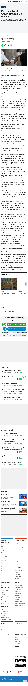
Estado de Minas (18, 648)
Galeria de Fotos (18, 601)
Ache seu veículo (4, 626)
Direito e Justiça (4, 611)
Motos (2, 638)
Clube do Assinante (5, 617)
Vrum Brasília (17, 632)
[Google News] (11, 46)
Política (2, 548)
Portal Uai (17, 650)
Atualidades (17, 641)
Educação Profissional (19, 561)
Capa (2, 544)
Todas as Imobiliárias (19, 605)
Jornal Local (17, 628)
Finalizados (17, 578)
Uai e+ (16, 652)
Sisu (15, 559)
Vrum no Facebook (5, 640)
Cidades (3, 546)
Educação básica (18, 543)
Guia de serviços (18, 595)
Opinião (8, 35)
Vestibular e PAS (18, 557)
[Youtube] (17, 672)
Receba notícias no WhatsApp (16, 324)
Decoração (17, 599)
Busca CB (3, 615)
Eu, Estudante (19, 540)
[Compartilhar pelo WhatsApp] (21, 373)
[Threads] (24, 672)
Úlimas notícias (18, 593)
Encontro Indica (18, 643)
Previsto (16, 572)
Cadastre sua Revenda (6, 644)
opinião (11, 311)
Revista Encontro (21, 635)
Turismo (3, 568)
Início (2, 35)
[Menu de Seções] (2, 1)
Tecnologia (3, 566)
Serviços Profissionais (5, 601)
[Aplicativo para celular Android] (20, 665)
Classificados (5, 588)
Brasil (2, 550)
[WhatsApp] (2, 46)
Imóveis (3, 592)
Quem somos (4, 570)
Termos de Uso (4, 574)
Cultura (16, 555)
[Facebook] (5, 46)
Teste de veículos (5, 632)
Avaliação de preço (5, 634)
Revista (16, 639)
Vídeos (2, 636)
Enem (16, 551)
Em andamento (18, 574)
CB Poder (17, 630)
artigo (4, 311)
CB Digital (3, 613)
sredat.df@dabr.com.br (19, 335)
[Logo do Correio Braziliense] (14, 2)
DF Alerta (17, 626)
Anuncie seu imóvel (19, 587)
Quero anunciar (4, 590)
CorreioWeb (5, 582)
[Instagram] (14, 672)
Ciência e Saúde (4, 560)
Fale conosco (17, 565)
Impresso (4, 606)
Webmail (3, 585)
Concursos (18, 568)
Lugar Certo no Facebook (20, 603)
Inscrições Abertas (19, 576)
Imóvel (17, 582)
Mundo (2, 554)
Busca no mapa (18, 589)
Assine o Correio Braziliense (7, 619)
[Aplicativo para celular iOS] (20, 660)
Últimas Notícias (18, 553)
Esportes (3, 558)
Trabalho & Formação (19, 547)
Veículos (3, 594)
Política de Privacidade (6, 572)
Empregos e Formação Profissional (6, 597)
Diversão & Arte (4, 556)
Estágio (16, 549)
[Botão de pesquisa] (26, 1)
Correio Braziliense (5, 541)
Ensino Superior (18, 545)
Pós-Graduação (18, 563)
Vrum (3, 623)
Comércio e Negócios (5, 603)
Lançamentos (17, 591)
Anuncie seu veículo (5, 628)
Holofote (3, 564)
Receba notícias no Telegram (16, 329)
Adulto (2, 599)
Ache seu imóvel (18, 585)
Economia (3, 552)
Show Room (17, 597)
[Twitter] (8, 46)
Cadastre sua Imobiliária (20, 607)
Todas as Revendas (5, 642)
